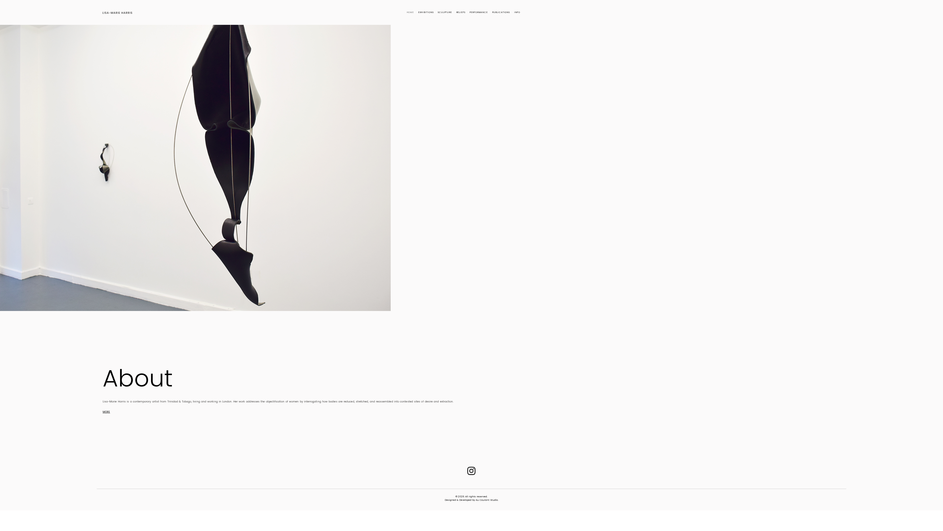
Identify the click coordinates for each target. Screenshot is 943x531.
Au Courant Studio (487, 500)
